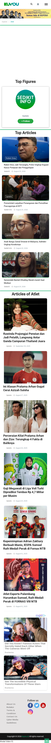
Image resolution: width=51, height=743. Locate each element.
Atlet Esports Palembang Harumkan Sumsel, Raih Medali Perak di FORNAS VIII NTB (23, 597)
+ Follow (25, 121)
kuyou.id (25, 736)
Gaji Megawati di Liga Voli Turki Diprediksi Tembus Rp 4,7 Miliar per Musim (23, 492)
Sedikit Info (8, 210)
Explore (4, 22)
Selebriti (7, 171)
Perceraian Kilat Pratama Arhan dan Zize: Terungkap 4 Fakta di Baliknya (23, 439)
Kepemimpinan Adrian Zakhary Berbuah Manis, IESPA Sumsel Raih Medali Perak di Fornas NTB (24, 545)
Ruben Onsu (11, 158)
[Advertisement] (25, 52)
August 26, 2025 (21, 448)
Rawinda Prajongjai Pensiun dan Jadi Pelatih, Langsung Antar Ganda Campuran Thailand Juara (24, 337)
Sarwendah (10, 273)
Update (25, 116)
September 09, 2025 (23, 346)
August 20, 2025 (21, 501)
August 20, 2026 (20, 171)
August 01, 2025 (21, 554)
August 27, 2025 (21, 395)
